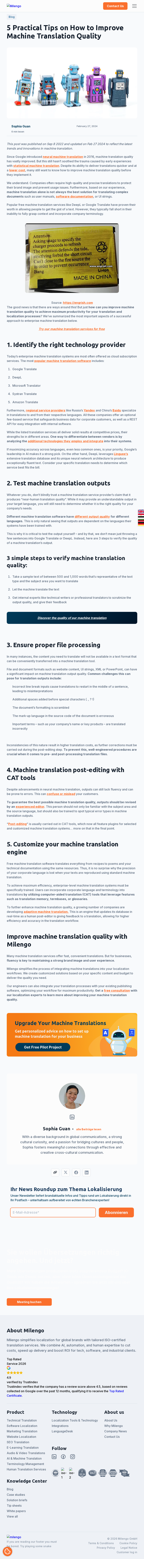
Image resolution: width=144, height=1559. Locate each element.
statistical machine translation (36, 166)
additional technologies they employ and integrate (65, 441)
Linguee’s (121, 454)
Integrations (60, 1426)
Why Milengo (113, 1426)
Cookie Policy (128, 1543)
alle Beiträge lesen (88, 1129)
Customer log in (127, 1552)
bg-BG (141, 520)
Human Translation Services (26, 1469)
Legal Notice (129, 1547)
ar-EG (141, 515)
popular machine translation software (62, 361)
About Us (110, 1420)
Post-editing (17, 824)
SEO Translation (18, 1442)
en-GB (141, 511)
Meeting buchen (29, 1302)
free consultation (117, 990)
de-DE (141, 524)
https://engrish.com (78, 303)
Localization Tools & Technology (75, 1420)
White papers (16, 1511)
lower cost (17, 170)
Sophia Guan (20, 126)
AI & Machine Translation (24, 1458)
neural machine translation (63, 157)
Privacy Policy (106, 1547)
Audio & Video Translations (26, 1453)
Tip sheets (14, 1505)
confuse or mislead (61, 794)
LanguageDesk (62, 1431)
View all (12, 1516)
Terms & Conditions (101, 1543)
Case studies (16, 1495)
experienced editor (30, 806)
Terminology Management (25, 1464)
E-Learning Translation (23, 1447)
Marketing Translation (22, 1431)
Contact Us (115, 6)
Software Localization (22, 1426)
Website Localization (21, 1437)
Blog (10, 1489)
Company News (115, 1431)
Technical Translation (22, 1420)
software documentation (74, 196)
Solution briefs (17, 1500)
